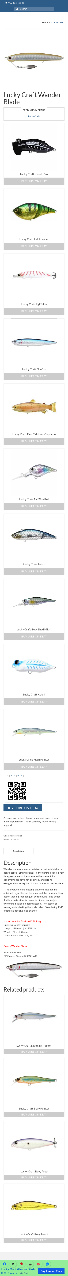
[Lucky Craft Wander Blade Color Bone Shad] (34, 58)
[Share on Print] (30, 1264)
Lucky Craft (58, 22)
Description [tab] (18, 851)
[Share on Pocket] (38, 1264)
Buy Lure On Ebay (34, 181)
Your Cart (16, 3)
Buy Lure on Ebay (34, 766)
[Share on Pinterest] (21, 1264)
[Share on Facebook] (4, 1264)
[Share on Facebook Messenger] (47, 1264)
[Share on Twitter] (13, 1264)
